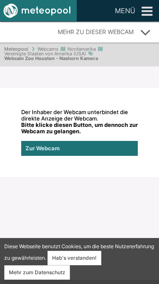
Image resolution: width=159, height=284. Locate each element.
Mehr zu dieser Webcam (96, 31)
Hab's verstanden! (74, 258)
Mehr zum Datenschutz (37, 272)
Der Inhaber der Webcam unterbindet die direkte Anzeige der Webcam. (79, 130)
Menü (125, 10)
